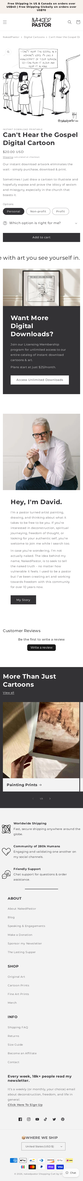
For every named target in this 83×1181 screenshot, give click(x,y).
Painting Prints (22, 785)
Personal (13, 211)
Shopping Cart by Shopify (54, 1174)
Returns (13, 1036)
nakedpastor (31, 1174)
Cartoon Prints (18, 985)
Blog (11, 917)
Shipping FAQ (18, 1027)
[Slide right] (50, 798)
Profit (60, 211)
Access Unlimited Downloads (39, 380)
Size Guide (15, 1044)
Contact (13, 1062)
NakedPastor (11, 37)
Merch (12, 1002)
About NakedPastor (22, 908)
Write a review (41, 647)
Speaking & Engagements (26, 926)
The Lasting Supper (22, 952)
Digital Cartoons (34, 37)
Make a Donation (20, 935)
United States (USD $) (39, 1146)
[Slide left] (33, 798)
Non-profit (38, 211)
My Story (23, 600)
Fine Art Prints (18, 994)
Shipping (8, 157)
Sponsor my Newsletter (25, 943)
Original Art (16, 976)
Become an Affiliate (22, 1053)
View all (8, 692)
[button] (5, 22)
